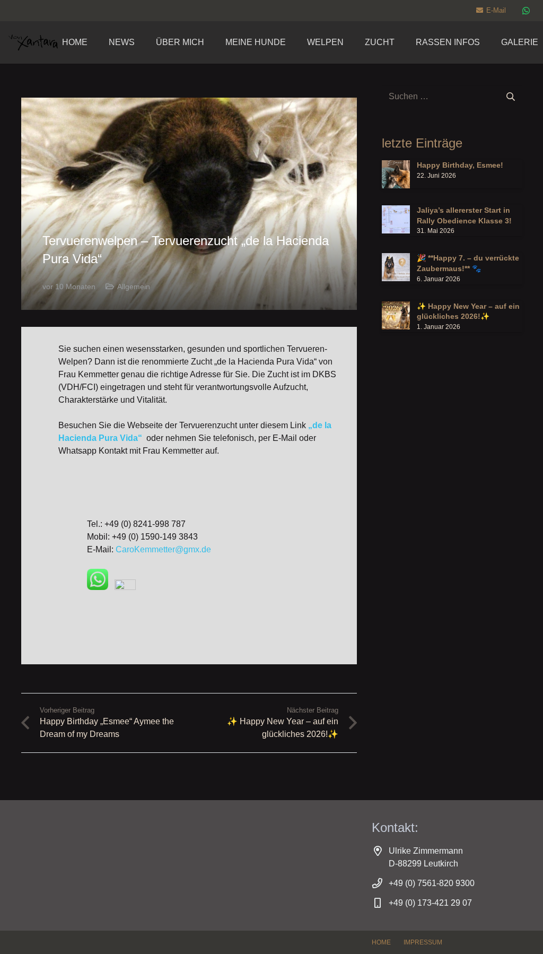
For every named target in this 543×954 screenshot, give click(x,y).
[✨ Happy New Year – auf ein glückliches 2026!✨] (452, 316)
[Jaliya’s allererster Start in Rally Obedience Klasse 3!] (452, 220)
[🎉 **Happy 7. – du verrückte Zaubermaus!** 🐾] (452, 268)
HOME (381, 942)
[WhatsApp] (526, 10)
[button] (293, 42)
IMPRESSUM (423, 942)
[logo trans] (33, 42)
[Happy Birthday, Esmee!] (452, 174)
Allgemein (133, 286)
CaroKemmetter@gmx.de (163, 549)
